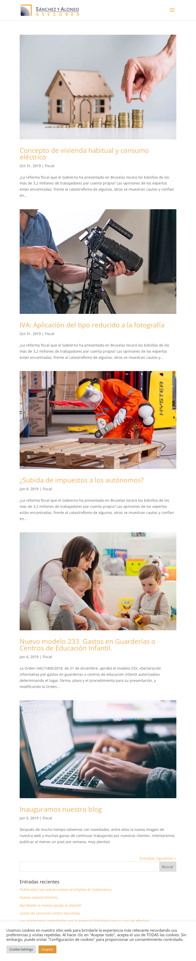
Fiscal (49, 165)
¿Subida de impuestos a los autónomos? (82, 480)
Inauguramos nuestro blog (61, 809)
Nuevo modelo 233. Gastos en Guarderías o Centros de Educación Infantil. (87, 644)
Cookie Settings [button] (21, 949)
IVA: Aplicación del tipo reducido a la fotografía (92, 324)
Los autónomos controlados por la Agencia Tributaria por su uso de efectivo (84, 920)
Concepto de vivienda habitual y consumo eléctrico (84, 154)
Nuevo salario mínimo (38, 897)
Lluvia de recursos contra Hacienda (50, 913)
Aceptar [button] (47, 949)
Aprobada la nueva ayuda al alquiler (51, 905)
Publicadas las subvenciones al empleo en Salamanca (66, 889)
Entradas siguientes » (158, 858)
